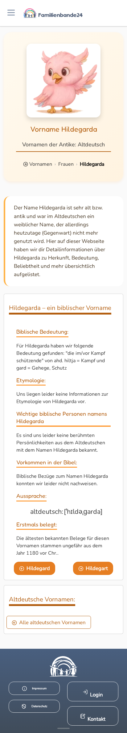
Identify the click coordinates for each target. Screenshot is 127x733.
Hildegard (38, 568)
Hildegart (97, 568)
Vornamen (40, 164)
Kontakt (96, 719)
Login (96, 694)
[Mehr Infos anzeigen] (63, 728)
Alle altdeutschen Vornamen (52, 622)
